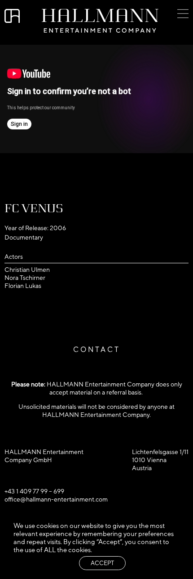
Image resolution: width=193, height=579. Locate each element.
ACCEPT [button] (102, 563)
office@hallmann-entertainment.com (56, 499)
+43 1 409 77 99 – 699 (34, 491)
